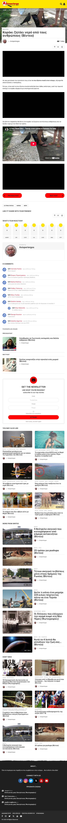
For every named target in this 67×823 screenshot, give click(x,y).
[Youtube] (41, 781)
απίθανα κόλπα (11, 481)
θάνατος (5, 710)
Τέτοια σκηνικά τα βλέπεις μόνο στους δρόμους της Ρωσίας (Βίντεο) (49, 574)
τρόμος (46, 677)
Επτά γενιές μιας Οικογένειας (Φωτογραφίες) (20, 792)
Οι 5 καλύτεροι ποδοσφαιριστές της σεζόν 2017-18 (49, 712)
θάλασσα (41, 481)
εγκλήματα (21, 708)
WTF (61, 237)
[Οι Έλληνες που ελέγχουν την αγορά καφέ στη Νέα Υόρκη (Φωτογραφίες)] (17, 622)
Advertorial (38, 709)
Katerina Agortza (16, 321)
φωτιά (16, 509)
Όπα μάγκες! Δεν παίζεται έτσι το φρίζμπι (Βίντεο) (48, 484)
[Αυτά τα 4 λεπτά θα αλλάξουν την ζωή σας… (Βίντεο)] (17, 644)
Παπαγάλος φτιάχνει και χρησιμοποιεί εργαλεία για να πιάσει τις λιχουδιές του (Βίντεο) (17, 453)
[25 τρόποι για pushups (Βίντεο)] (17, 556)
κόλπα (18, 481)
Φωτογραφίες (42, 450)
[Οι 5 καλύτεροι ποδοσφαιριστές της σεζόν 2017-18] (49, 699)
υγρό (25, 481)
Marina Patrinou (16, 282)
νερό (25, 205)
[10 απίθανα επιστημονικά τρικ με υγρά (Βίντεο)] (17, 471)
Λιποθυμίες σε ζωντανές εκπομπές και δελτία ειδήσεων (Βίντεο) (39, 339)
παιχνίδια (51, 481)
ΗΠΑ (26, 708)
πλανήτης (44, 636)
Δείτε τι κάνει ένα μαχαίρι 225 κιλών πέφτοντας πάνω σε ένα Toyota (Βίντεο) (48, 596)
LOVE (43, 237)
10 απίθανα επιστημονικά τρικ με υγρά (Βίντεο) (16, 484)
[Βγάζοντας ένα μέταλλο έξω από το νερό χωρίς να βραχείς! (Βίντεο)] (49, 500)
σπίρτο (12, 509)
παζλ (17, 449)
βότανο (41, 510)
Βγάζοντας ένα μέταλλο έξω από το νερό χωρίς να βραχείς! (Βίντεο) (49, 514)
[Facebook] (20, 781)
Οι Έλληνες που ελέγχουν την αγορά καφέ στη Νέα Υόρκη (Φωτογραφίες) (48, 616)
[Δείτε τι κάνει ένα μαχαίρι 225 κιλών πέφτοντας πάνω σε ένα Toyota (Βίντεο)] (17, 599)
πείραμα (50, 510)
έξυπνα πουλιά (9, 205)
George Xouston (16, 314)
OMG (52, 237)
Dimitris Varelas (16, 301)
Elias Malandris (20, 308)
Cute (25, 237)
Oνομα (33, 404)
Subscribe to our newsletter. (33, 413)
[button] (61, 4)
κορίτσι (48, 450)
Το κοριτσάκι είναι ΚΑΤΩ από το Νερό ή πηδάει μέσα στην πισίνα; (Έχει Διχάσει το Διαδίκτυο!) (49, 454)
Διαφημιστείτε (6, 813)
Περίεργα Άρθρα (39, 677)
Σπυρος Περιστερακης (18, 275)
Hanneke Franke (16, 269)
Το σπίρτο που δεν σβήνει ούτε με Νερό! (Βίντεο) (16, 512)
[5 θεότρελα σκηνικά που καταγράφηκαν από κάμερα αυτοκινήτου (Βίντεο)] (17, 535)
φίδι (50, 677)
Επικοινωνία (40, 813)
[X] (36, 781)
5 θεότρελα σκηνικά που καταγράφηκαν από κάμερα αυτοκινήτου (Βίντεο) (48, 533)
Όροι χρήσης (16, 813)
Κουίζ (36, 450)
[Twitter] (31, 781)
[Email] (46, 781)
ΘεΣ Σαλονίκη (9, 796)
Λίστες (4, 677)
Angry (7, 237)
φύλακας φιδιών (56, 677)
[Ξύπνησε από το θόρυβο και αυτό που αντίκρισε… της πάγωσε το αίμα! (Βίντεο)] (49, 668)
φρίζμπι (56, 481)
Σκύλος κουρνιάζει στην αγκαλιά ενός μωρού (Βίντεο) (38, 360)
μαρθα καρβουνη (10, 802)
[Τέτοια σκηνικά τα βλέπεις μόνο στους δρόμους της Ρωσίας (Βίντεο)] (17, 577)
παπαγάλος (23, 449)
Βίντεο (5, 29)
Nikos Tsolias (15, 295)
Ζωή (39, 636)
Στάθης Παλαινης (16, 288)
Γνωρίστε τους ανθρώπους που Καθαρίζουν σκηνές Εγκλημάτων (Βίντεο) (15, 714)
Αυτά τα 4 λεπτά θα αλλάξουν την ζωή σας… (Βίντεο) (47, 642)
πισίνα (56, 450)
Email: (33, 396)
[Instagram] (25, 781)
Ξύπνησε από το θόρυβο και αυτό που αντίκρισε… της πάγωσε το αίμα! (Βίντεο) (49, 681)
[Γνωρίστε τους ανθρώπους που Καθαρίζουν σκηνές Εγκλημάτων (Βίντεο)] (17, 699)
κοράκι (19, 205)
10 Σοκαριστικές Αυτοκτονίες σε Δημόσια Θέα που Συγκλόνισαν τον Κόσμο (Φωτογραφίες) (16, 681)
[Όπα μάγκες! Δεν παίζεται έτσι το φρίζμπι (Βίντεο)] (49, 471)
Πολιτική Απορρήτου (28, 813)
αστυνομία (15, 708)
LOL (34, 237)
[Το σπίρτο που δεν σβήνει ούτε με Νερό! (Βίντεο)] (17, 500)
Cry (16, 237)
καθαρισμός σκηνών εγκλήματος (17, 710)
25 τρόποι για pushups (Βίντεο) (46, 551)
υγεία (39, 547)
